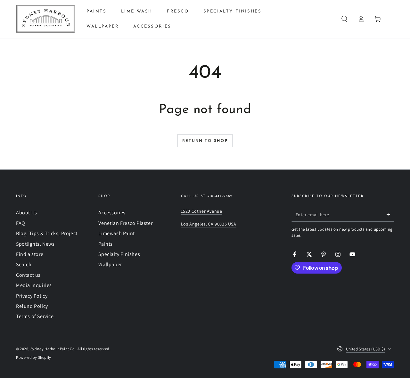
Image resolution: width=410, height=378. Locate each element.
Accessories (112, 212)
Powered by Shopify (33, 357)
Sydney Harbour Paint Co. (53, 348)
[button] (344, 19)
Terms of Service (35, 316)
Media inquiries (34, 285)
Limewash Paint (116, 233)
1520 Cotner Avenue (201, 211)
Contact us (28, 275)
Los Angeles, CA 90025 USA (208, 224)
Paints (105, 244)
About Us (26, 212)
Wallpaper (110, 264)
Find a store (29, 254)
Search (24, 264)
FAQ (20, 223)
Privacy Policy (31, 295)
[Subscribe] (390, 214)
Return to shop (205, 141)
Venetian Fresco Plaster (125, 223)
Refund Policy (32, 306)
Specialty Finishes (119, 254)
